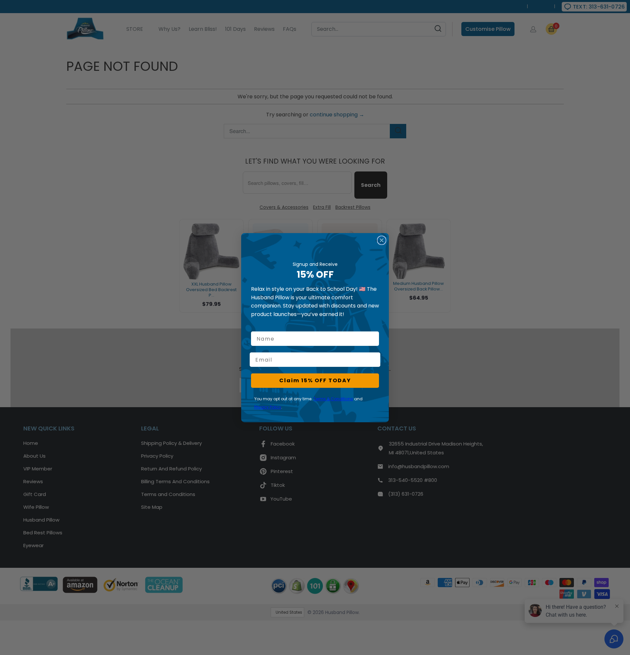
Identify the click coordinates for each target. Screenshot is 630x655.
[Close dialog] (382, 240)
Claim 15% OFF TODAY (315, 380)
